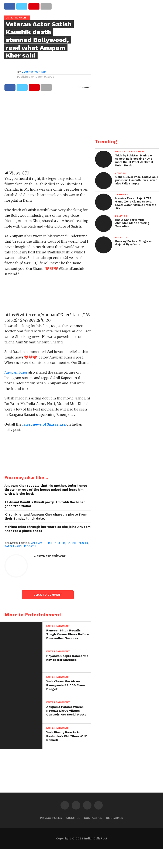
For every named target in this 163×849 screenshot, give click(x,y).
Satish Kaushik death (20, 546)
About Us (73, 817)
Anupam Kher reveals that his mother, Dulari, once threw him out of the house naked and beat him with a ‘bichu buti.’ (45, 489)
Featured (58, 543)
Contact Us (93, 817)
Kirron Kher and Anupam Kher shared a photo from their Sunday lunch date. (45, 516)
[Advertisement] (47, 133)
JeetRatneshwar (34, 71)
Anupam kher (40, 543)
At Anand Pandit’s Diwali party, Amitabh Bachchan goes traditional (44, 504)
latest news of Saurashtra (43, 424)
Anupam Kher (16, 372)
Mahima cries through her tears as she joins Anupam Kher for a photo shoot (47, 529)
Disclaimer (114, 817)
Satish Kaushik (77, 543)
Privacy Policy (51, 817)
